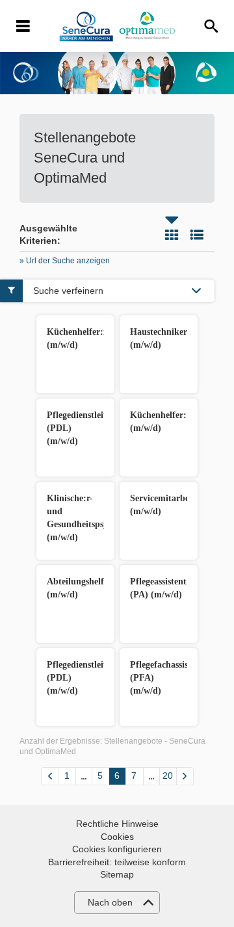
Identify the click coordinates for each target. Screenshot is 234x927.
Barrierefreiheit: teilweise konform (117, 862)
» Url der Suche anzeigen (65, 260)
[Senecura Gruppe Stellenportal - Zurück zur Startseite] (117, 26)
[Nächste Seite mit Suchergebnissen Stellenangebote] (185, 776)
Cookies (117, 836)
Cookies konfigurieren (117, 849)
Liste (197, 234)
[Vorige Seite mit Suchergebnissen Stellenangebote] (50, 776)
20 (167, 775)
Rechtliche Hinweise (117, 823)
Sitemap (117, 874)
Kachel (171, 234)
